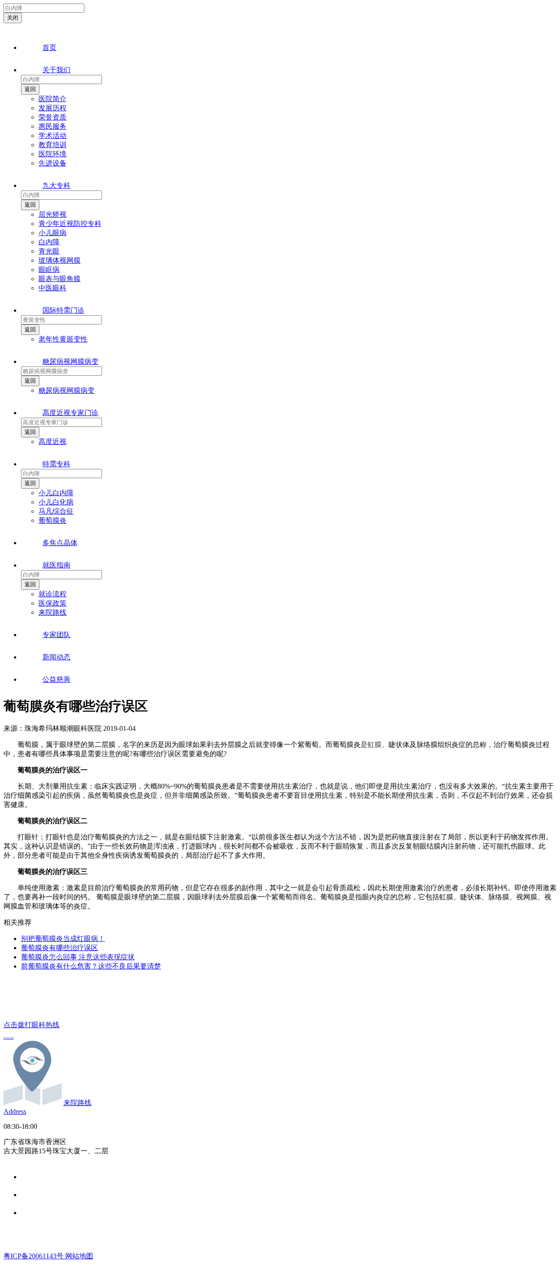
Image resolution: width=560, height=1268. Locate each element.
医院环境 (52, 154)
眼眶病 (49, 269)
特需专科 (56, 464)
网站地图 (79, 1256)
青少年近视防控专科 (70, 223)
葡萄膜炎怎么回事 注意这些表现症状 (78, 957)
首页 (49, 47)
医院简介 (52, 98)
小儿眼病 (52, 232)
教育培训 (52, 144)
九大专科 (56, 185)
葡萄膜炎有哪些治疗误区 (59, 947)
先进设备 (52, 163)
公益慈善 (56, 679)
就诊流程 (52, 594)
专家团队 (56, 634)
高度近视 (52, 441)
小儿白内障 (56, 493)
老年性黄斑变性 (63, 339)
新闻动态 (56, 657)
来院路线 (52, 612)
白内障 (49, 242)
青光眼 (49, 251)
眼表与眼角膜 (59, 278)
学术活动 (52, 135)
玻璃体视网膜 (59, 260)
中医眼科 (52, 288)
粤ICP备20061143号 (34, 1256)
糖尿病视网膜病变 (70, 361)
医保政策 (52, 603)
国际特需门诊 (63, 310)
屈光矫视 (52, 214)
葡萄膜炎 (52, 520)
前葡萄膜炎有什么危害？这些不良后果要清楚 (91, 966)
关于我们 (56, 70)
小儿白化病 (56, 502)
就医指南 (56, 565)
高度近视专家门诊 (70, 412)
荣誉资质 (52, 117)
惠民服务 (52, 126)
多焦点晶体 (59, 542)
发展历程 (52, 108)
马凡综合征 (56, 511)
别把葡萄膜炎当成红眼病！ (63, 938)
